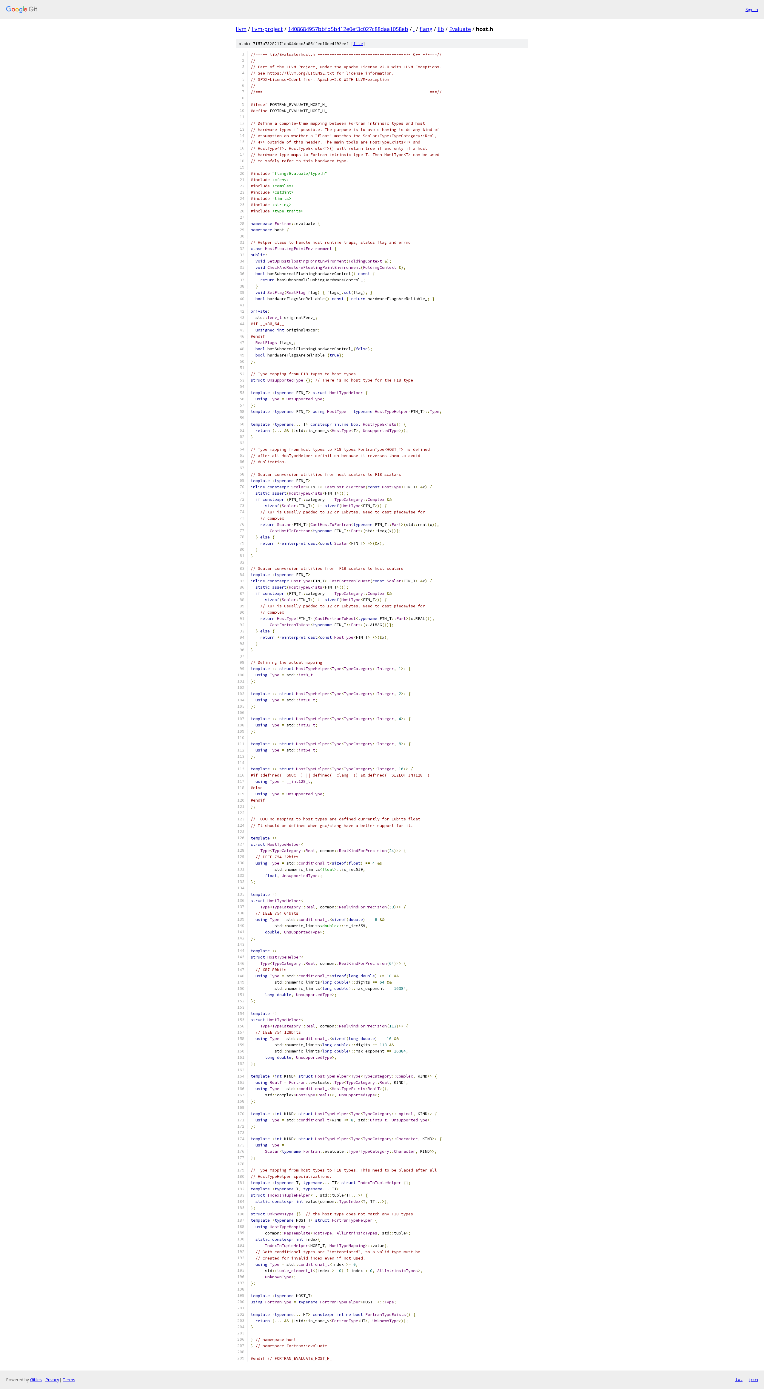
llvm (241, 29)
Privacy (52, 1379)
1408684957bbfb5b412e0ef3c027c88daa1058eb (348, 29)
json (753, 1379)
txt (739, 1379)
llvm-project (267, 29)
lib (441, 29)
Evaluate (460, 29)
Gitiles (36, 1379)
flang (426, 29)
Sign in (751, 9)
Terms (69, 1379)
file (358, 43)
